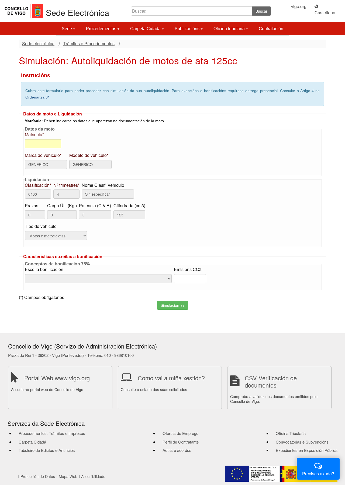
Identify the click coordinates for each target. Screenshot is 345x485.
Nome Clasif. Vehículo (103, 185)
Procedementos (101, 28)
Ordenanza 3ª (37, 97)
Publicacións (187, 28)
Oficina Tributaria (291, 433)
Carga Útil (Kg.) (62, 206)
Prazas (31, 206)
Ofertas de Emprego (180, 433)
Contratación (271, 28)
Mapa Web (68, 476)
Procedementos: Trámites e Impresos (52, 433)
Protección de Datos (37, 476)
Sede (67, 28)
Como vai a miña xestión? (171, 378)
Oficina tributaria (229, 28)
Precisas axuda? (318, 473)
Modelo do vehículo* (88, 155)
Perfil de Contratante (181, 442)
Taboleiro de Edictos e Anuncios (47, 450)
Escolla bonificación (44, 269)
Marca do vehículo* (43, 155)
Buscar (261, 11)
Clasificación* (38, 185)
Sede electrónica (38, 44)
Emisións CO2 (188, 269)
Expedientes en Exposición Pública (306, 450)
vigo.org (298, 6)
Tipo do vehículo (41, 226)
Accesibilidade (93, 476)
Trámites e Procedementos (89, 44)
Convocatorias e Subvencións (302, 442)
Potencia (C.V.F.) (95, 206)
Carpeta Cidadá (145, 28)
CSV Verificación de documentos (271, 381)
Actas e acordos (177, 450)
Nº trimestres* (66, 185)
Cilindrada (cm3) (129, 206)
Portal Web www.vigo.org (57, 378)
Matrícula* (34, 135)
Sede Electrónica (77, 12)
